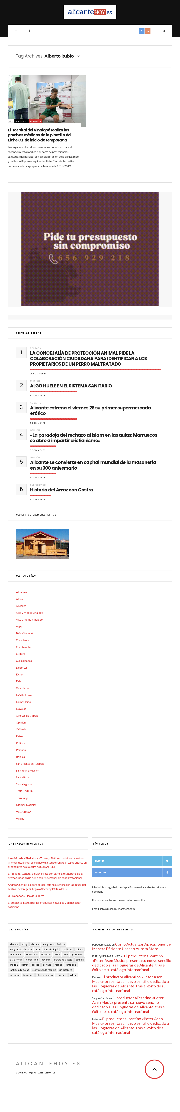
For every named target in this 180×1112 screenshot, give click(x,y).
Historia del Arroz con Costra (61, 490)
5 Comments (38, 450)
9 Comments (38, 395)
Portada (35, 348)
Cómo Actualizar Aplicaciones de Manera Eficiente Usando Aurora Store (131, 946)
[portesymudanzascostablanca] (90, 249)
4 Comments (38, 499)
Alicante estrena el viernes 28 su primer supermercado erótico (90, 410)
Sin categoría (24, 784)
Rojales (20, 756)
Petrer (20, 736)
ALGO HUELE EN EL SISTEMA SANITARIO (71, 386)
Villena (20, 818)
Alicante (35, 403)
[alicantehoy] (90, 12)
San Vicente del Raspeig (30, 763)
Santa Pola (22, 777)
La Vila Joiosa (24, 695)
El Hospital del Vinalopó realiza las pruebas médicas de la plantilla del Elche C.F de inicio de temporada (39, 135)
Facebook (101, 872)
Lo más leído (23, 701)
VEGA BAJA (23, 811)
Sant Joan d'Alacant (27, 770)
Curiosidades (38, 485)
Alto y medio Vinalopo (29, 619)
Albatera (21, 592)
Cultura (20, 653)
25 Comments (38, 373)
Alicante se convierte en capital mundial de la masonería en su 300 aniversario (93, 465)
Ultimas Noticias (26, 804)
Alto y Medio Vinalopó (29, 612)
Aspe (19, 626)
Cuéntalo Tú (23, 647)
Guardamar (23, 688)
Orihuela (21, 729)
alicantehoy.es (49, 1063)
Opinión (35, 381)
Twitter (99, 861)
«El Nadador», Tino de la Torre (26, 895)
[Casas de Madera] (90, 545)
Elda (18, 681)
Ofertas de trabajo (27, 715)
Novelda (21, 708)
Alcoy (19, 599)
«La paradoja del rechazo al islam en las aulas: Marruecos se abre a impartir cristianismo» (93, 437)
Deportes (35, 121)
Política (20, 743)
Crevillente (22, 640)
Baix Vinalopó (24, 633)
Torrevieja (22, 798)
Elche (19, 674)
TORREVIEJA (24, 791)
